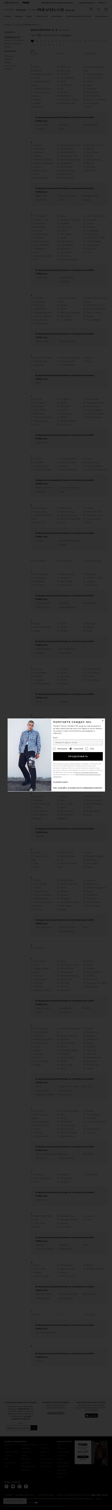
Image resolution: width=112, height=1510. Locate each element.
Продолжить (78, 756)
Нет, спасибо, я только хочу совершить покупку (77, 787)
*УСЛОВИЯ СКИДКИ (60, 782)
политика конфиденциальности (86, 772)
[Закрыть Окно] (103, 720)
